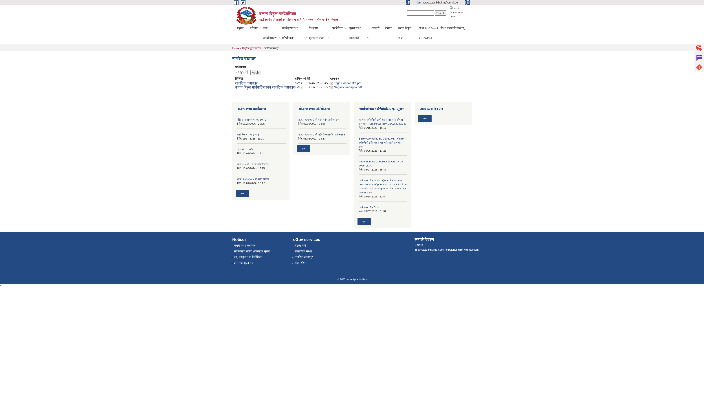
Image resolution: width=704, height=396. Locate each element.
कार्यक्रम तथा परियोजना (290, 33)
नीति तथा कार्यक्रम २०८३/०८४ (251, 119)
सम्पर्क (388, 28)
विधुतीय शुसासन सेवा (316, 33)
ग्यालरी (376, 28)
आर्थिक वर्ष (240, 67)
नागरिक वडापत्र (246, 83)
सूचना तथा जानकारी (355, 33)
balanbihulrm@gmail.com (463, 249)
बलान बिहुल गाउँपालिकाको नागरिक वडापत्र (265, 87)
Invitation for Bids (369, 207)
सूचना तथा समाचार (244, 245)
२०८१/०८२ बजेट (245, 149)
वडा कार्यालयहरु (269, 33)
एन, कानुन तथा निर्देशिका (248, 257)
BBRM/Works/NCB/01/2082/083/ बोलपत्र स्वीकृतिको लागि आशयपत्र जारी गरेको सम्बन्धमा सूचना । (381, 142)
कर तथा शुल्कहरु (243, 263)
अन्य (243, 193)
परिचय (254, 28)
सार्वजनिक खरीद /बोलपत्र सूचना (252, 251)
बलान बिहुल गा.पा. (404, 33)
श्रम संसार (301, 263)
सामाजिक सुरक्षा (303, 251)
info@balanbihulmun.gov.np (431, 249)
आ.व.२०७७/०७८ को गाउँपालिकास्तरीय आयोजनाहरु (321, 134)
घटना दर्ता (300, 245)
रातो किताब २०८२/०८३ (248, 134)
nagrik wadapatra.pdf (347, 83)
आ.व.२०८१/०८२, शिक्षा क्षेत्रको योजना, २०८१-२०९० (442, 33)
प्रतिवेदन (337, 28)
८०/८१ (298, 83)
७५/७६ (298, 87)
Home (235, 48)
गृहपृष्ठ (240, 28)
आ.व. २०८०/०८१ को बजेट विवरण (253, 179)
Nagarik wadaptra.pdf (348, 87)
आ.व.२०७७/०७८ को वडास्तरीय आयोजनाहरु (318, 119)
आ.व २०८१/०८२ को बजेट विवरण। (253, 164)
